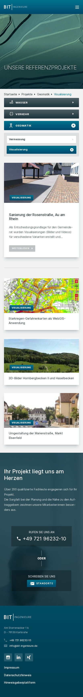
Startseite (10, 94)
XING (29, 657)
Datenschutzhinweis (17, 675)
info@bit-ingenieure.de (23, 645)
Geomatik (43, 94)
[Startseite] (15, 7)
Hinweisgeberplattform (19, 682)
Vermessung (17, 139)
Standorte (44, 583)
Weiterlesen (20, 248)
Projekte (27, 94)
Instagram (8, 657)
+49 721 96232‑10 (44, 539)
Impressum (11, 667)
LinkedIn (19, 657)
